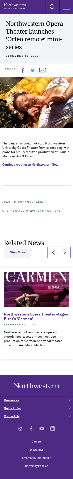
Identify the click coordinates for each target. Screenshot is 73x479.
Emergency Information (36, 458)
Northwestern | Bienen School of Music (15, 6)
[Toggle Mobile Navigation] (66, 7)
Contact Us (11, 416)
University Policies (36, 466)
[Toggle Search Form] (52, 7)
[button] (53, 252)
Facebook (23, 70)
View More (17, 252)
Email (42, 70)
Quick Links (12, 408)
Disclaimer (36, 450)
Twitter (33, 70)
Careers (36, 441)
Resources (11, 400)
